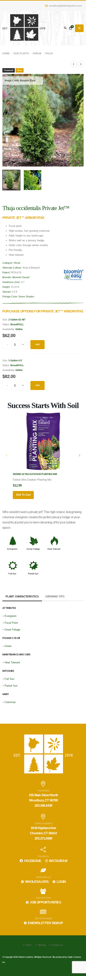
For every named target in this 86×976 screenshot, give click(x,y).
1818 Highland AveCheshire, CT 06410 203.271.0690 (43, 833)
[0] (70, 28)
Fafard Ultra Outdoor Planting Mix (35, 474)
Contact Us (57, 945)
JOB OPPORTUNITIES (45, 902)
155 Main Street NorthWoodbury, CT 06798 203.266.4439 (43, 800)
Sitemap (41, 945)
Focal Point (11, 622)
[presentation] (7, 120)
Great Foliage (33, 549)
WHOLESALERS (36, 881)
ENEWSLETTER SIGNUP (45, 923)
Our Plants (21, 53)
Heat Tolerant (53, 549)
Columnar (10, 702)
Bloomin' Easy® (21, 277)
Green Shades (26, 296)
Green (8, 646)
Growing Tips (55, 596)
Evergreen (12, 549)
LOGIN (61, 881)
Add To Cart (23, 494)
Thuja (49, 53)
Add (37, 344)
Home (6, 53)
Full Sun (12, 573)
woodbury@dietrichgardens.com (65, 5)
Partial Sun (33, 573)
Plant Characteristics (22, 596)
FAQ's (28, 945)
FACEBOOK (32, 861)
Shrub (37, 53)
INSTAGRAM (58, 861)
